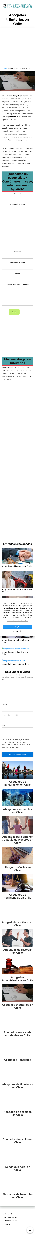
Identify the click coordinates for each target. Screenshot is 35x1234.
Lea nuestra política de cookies (17, 621)
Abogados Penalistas (17, 1059)
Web (3, 725)
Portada (4, 68)
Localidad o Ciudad (17, 262)
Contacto (7, 1224)
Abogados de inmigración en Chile (17, 783)
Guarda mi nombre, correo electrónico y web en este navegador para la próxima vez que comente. (16, 743)
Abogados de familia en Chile (18, 1141)
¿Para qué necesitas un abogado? (17, 284)
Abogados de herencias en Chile (17, 1196)
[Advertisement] (17, 48)
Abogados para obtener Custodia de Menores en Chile (17, 839)
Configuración (17, 631)
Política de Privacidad (11, 1221)
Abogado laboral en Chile (17, 1168)
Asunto (17, 273)
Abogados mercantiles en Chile (17, 811)
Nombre (17, 193)
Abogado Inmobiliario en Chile (17, 924)
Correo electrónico (17, 204)
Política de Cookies (10, 1217)
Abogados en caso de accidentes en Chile (18, 1034)
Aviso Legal (8, 1214)
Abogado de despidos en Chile (18, 1113)
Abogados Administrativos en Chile (17, 979)
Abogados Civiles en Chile (17, 869)
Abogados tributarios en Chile (17, 1006)
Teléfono (17, 252)
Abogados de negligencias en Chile (17, 896)
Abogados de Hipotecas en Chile (17, 1086)
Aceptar (17, 627)
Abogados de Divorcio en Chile (17, 951)
